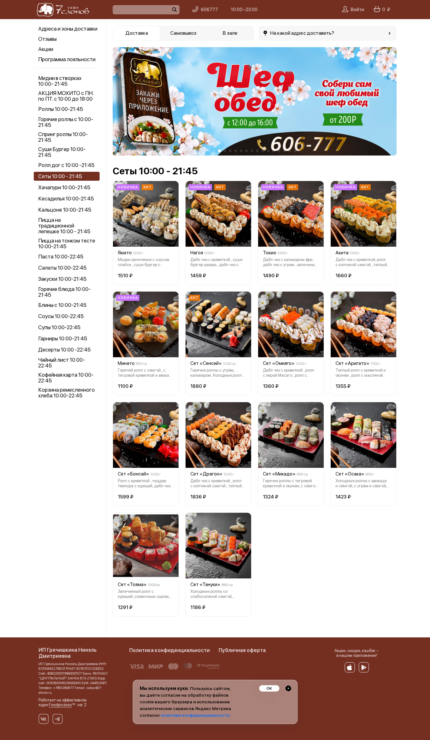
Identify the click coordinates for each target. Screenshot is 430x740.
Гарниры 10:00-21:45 (62, 338)
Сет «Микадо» (279, 474)
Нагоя (196, 253)
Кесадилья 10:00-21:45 (66, 198)
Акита (342, 253)
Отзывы (47, 39)
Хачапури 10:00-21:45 (64, 187)
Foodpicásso (60, 704)
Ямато (125, 253)
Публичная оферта (242, 650)
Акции (45, 49)
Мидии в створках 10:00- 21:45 (59, 81)
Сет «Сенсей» (206, 363)
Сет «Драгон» (206, 474)
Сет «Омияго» (279, 363)
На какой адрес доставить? (302, 33)
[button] (122, 101)
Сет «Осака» (349, 474)
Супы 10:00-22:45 (59, 327)
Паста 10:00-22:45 (60, 256)
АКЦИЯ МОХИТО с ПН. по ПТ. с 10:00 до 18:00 (66, 96)
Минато (126, 363)
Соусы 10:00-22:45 (61, 316)
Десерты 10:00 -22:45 (64, 349)
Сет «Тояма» (132, 584)
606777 (209, 9)
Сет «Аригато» (352, 363)
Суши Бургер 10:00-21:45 (62, 152)
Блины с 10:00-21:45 (62, 305)
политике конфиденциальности (195, 715)
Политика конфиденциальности (169, 650)
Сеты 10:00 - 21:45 (60, 176)
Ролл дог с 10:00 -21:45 (66, 165)
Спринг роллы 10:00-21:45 (63, 137)
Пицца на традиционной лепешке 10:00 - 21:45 (64, 226)
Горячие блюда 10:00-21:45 (64, 292)
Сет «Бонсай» (133, 474)
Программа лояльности (66, 59)
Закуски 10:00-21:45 (62, 279)
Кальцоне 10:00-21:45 (64, 210)
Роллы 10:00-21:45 (60, 109)
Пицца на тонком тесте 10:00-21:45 (66, 243)
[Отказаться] (288, 688)
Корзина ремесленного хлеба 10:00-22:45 (66, 393)
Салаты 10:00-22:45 (62, 268)
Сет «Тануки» (205, 584)
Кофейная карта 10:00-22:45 (66, 378)
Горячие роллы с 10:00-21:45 (65, 122)
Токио (269, 253)
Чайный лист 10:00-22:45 (61, 363)
